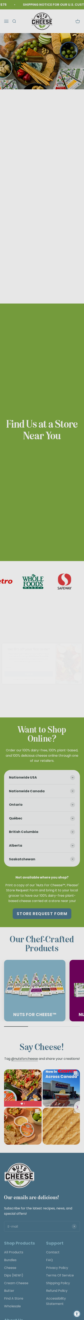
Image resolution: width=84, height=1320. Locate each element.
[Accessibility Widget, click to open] (77, 1314)
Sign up (29, 670)
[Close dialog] (79, 642)
